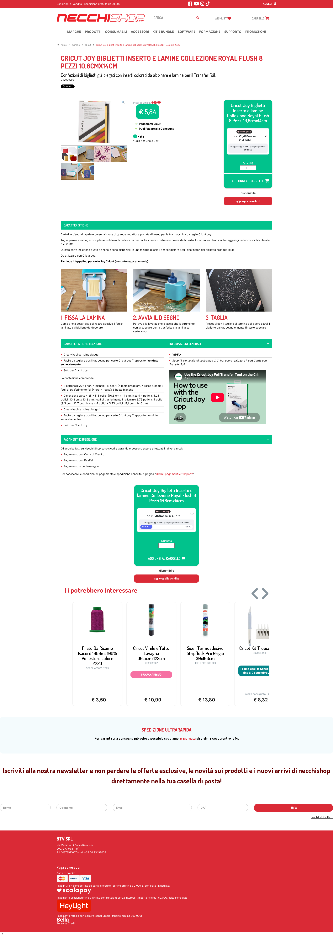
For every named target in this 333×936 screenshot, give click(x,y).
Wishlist (221, 18)
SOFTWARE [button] (186, 32)
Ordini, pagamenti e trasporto (174, 474)
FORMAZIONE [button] (209, 32)
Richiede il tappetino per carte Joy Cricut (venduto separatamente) (104, 261)
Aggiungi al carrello (248, 181)
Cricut (88, 44)
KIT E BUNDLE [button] (163, 32)
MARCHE (76, 44)
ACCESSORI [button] (140, 32)
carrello (258, 18)
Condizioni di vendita (69, 3)
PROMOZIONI (255, 32)
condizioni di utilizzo (322, 817)
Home (64, 44)
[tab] (166, 225)
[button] (123, 102)
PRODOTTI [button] (93, 32)
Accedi (268, 4)
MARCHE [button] (74, 32)
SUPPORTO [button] (232, 32)
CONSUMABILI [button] (116, 32)
